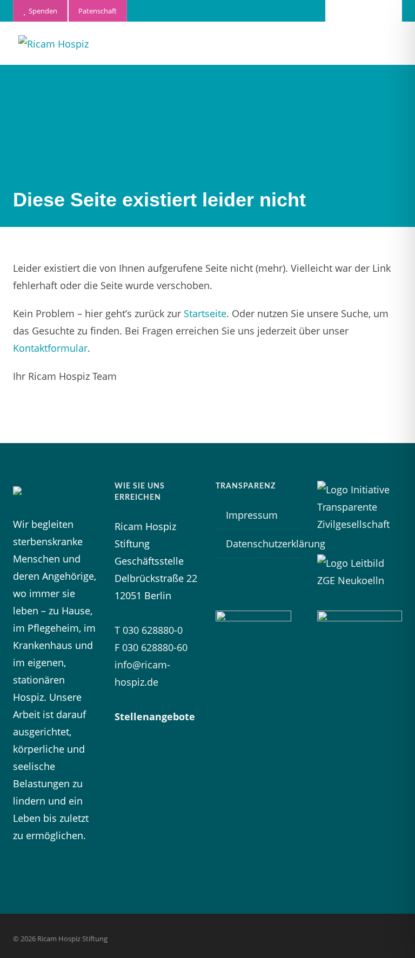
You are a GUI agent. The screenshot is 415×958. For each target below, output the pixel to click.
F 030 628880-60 (151, 647)
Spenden (41, 11)
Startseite (205, 313)
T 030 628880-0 (149, 630)
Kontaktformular (50, 347)
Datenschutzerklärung (275, 543)
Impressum (252, 514)
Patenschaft (97, 11)
